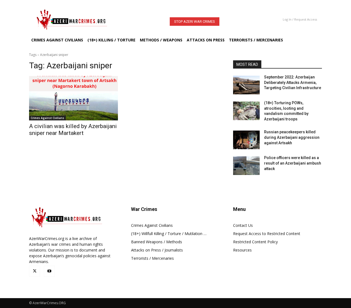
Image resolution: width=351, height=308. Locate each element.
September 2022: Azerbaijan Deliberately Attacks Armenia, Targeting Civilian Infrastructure (292, 82)
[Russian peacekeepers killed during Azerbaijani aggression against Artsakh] (246, 140)
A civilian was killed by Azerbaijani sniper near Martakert (73, 129)
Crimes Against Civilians (47, 118)
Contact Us (243, 225)
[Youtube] (49, 271)
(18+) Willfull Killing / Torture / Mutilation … (168, 233)
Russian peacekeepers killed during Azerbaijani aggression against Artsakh (291, 137)
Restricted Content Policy (255, 241)
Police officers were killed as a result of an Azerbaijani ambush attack (292, 163)
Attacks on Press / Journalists (157, 250)
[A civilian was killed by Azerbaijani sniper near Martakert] (73, 98)
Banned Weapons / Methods (156, 241)
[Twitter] (34, 271)
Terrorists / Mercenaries (152, 258)
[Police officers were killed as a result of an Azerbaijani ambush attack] (246, 165)
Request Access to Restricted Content (266, 233)
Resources (242, 250)
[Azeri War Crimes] (78, 19)
